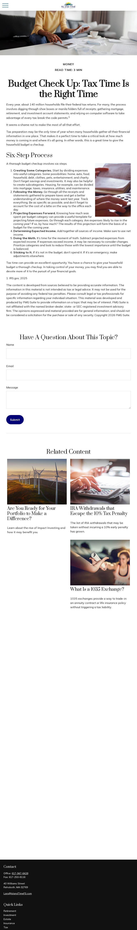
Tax (6, 927)
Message (12, 387)
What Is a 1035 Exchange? (97, 589)
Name (10, 344)
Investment (10, 915)
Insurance (9, 923)
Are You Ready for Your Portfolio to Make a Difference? (31, 514)
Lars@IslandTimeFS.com (18, 893)
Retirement (10, 911)
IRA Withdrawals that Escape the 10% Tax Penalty (99, 511)
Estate (7, 919)
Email (10, 366)
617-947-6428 (20, 873)
